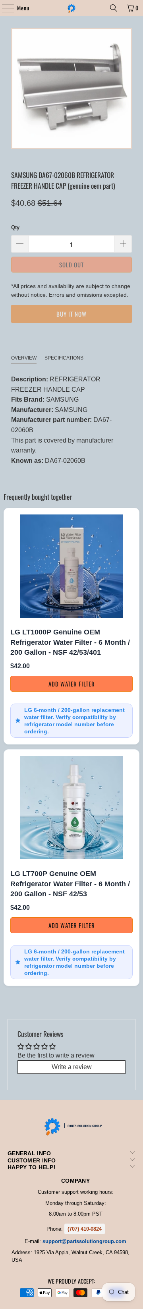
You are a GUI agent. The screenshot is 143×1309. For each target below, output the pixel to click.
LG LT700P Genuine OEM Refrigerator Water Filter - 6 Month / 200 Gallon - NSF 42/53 (70, 884)
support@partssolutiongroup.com (84, 1241)
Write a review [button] (72, 1066)
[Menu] (4, 8)
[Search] (113, 8)
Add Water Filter (71, 683)
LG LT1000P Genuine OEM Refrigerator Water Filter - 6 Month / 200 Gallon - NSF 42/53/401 (70, 642)
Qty (15, 227)
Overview (24, 358)
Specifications (63, 358)
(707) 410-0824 (85, 1229)
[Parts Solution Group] (71, 8)
